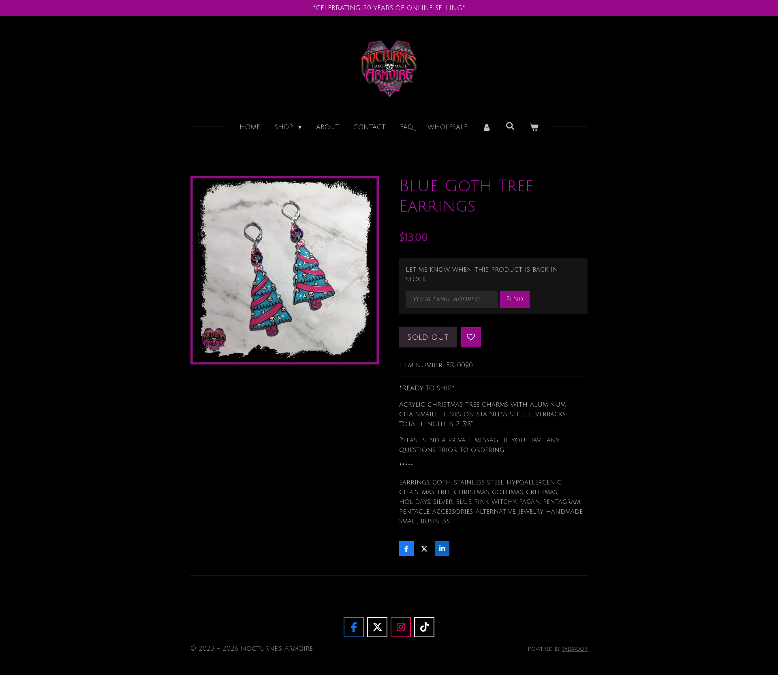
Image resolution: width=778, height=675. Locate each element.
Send (515, 299)
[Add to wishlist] (471, 337)
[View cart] (533, 127)
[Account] (486, 127)
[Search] (510, 126)
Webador (575, 649)
